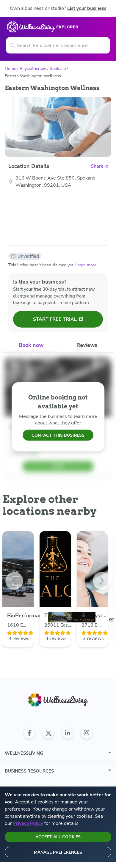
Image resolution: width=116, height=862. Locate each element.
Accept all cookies (58, 837)
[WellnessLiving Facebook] (29, 733)
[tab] (31, 345)
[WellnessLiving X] (48, 733)
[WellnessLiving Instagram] (87, 733)
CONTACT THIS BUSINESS (58, 435)
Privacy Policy (28, 823)
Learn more (85, 265)
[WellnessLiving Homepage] (58, 699)
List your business (86, 8)
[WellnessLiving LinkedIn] (67, 733)
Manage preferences (58, 852)
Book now (31, 345)
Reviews (86, 345)
